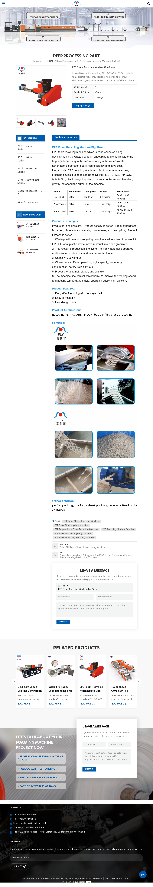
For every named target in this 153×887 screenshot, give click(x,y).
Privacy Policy (119, 879)
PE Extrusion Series (24, 148)
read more (23, 704)
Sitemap (97, 879)
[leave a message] (143, 874)
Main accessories (27, 202)
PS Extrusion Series (24, 159)
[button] (15, 681)
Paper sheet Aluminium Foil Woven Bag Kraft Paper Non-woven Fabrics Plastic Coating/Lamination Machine (92, 689)
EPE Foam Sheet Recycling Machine (81, 521)
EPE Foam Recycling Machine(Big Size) (77, 589)
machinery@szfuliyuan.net (33, 823)
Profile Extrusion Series (27, 170)
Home (50, 61)
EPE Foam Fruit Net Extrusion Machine (32, 251)
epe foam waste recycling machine (73, 534)
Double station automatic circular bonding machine (33, 238)
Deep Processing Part (27, 192)
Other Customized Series (28, 181)
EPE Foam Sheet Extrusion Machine (32, 225)
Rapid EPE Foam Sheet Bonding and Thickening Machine (29, 689)
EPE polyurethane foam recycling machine (76, 529)
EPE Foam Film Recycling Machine (71, 525)
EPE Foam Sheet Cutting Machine (121, 689)
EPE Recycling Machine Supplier (118, 529)
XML (107, 879)
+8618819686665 (27, 815)
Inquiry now (82, 105)
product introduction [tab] (66, 137)
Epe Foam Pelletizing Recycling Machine (75, 538)
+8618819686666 (27, 819)
